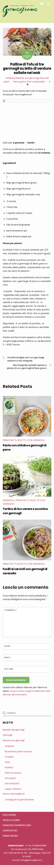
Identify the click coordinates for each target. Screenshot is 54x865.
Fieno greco (19, 81)
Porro (30, 81)
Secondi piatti (12, 783)
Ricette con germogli (27, 78)
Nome (7, 646)
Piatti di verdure (13, 772)
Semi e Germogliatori (14, 793)
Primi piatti (9, 440)
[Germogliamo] (20, 15)
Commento (10, 610)
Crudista (9, 756)
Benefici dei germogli (13, 729)
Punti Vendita (9, 814)
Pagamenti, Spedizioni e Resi (17, 825)
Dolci (7, 762)
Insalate (9, 767)
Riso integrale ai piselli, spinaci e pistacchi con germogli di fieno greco (27, 367)
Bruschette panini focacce (18, 751)
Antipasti (10, 78)
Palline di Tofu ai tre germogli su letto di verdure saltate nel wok (27, 68)
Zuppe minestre (13, 788)
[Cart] (41, 4)
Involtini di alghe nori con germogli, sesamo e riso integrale (25, 359)
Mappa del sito (10, 835)
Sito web (8, 669)
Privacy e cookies (11, 819)
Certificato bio (10, 830)
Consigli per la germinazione (19, 799)
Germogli (9, 500)
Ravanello (39, 81)
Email (7, 657)
